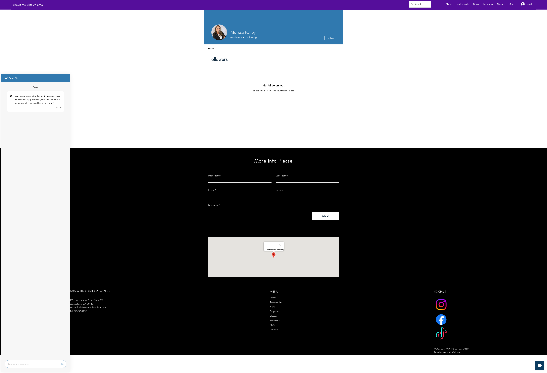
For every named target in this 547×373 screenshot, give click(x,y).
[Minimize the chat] (64, 78)
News (272, 306)
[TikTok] (441, 334)
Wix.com (457, 352)
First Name (214, 175)
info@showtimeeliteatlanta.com (91, 307)
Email (211, 190)
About (273, 297)
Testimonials (276, 302)
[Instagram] (441, 305)
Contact (274, 329)
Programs (274, 311)
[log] (35, 220)
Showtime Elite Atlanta (28, 4)
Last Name (282, 175)
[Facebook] (441, 319)
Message (213, 205)
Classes (273, 315)
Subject (280, 190)
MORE (273, 325)
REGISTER (275, 320)
